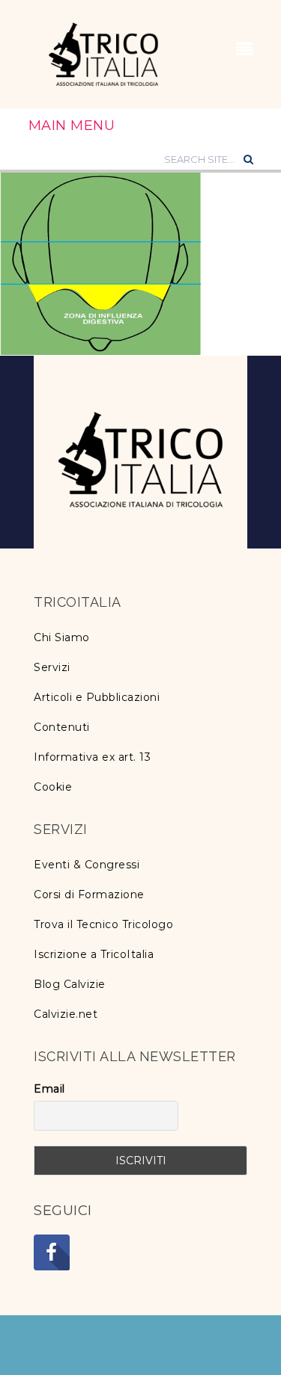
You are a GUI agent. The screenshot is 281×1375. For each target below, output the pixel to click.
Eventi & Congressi (86, 864)
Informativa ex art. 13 (92, 757)
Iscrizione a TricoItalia (94, 954)
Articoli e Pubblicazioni (97, 697)
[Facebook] (52, 1252)
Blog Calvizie (70, 984)
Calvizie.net (65, 1014)
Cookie (53, 787)
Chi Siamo (62, 637)
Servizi (52, 667)
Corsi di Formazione (89, 894)
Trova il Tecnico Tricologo (103, 924)
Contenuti (62, 727)
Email (49, 1089)
